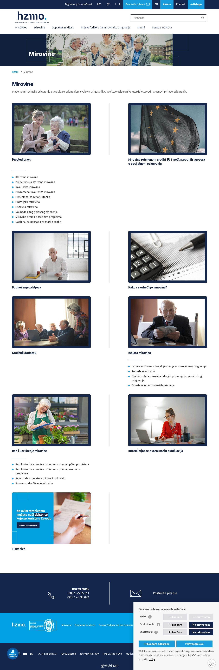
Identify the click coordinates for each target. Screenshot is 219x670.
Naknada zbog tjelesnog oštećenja (36, 212)
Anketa (167, 4)
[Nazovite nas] (51, 595)
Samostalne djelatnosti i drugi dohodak (40, 478)
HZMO (15, 72)
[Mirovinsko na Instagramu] (19, 653)
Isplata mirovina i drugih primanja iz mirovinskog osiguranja (169, 366)
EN (156, 4)
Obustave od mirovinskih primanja (153, 385)
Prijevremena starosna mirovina (35, 182)
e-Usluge (196, 4)
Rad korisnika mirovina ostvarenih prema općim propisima (52, 464)
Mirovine (39, 27)
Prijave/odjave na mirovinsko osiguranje (106, 27)
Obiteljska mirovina (27, 202)
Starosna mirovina (26, 177)
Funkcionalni (147, 624)
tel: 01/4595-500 (89, 653)
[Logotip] (32, 17)
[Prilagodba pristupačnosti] (108, 4)
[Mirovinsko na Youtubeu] (25, 653)
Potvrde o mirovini (143, 371)
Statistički (146, 631)
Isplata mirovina (139, 353)
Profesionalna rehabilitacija (32, 197)
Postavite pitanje (136, 4)
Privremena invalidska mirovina (35, 192)
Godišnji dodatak (24, 353)
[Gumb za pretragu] (202, 18)
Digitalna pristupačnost (78, 4)
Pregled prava (21, 159)
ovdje (152, 659)
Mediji (141, 27)
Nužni (142, 616)
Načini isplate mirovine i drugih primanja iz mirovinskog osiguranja (167, 378)
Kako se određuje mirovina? (147, 287)
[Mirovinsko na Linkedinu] (31, 653)
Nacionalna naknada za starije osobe (38, 222)
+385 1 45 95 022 (78, 597)
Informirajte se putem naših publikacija (155, 451)
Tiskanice (18, 549)
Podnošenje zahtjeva (26, 287)
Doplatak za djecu (63, 27)
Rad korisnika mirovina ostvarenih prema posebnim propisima (47, 471)
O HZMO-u (21, 27)
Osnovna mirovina (26, 207)
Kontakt (180, 4)
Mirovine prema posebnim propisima (38, 217)
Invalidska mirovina (27, 187)
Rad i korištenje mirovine (29, 451)
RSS (99, 4)
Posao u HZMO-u (162, 27)
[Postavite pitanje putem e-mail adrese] (135, 593)
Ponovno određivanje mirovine (34, 483)
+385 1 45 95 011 (78, 593)
